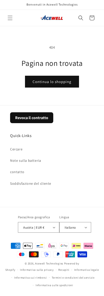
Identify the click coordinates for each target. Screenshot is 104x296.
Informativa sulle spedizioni (54, 285)
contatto (17, 172)
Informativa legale (86, 270)
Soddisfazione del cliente (30, 183)
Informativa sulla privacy (37, 270)
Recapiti (63, 270)
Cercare (16, 149)
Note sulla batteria (25, 160)
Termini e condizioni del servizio (73, 277)
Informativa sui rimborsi (30, 277)
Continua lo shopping (52, 81)
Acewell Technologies (49, 263)
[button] (10, 17)
